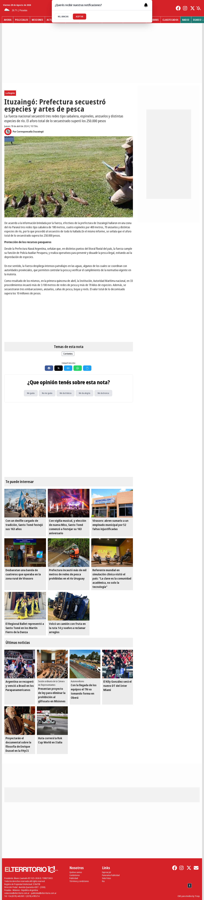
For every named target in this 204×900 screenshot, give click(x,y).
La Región (10, 93)
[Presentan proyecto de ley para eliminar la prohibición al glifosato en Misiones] (52, 664)
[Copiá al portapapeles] (87, 368)
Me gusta (30, 393)
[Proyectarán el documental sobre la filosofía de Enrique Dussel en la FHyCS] (19, 720)
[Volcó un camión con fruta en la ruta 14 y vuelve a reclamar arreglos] (68, 606)
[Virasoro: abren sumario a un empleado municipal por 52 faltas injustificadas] (112, 503)
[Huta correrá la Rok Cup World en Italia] (52, 720)
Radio (185, 19)
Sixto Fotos (106, 878)
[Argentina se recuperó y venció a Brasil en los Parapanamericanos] (19, 664)
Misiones (37, 19)
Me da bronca (103, 393)
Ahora (7, 19)
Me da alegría (84, 393)
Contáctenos (74, 875)
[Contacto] (196, 867)
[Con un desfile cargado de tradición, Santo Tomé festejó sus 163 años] (25, 503)
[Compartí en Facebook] (49, 368)
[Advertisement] (68, 319)
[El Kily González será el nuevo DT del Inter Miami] (117, 664)
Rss (103, 881)
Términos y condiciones (79, 881)
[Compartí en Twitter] (58, 368)
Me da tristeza (65, 393)
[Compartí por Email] (68, 368)
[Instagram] (185, 8)
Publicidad (73, 878)
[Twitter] (192, 8)
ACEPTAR (79, 16)
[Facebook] (178, 8)
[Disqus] (68, 439)
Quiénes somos (75, 872)
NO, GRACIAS (63, 16)
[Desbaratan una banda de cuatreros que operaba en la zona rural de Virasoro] (25, 552)
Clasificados (170, 19)
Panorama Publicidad (111, 875)
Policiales (21, 19)
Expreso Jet (106, 872)
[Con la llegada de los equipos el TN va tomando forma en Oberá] (85, 664)
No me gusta (47, 393)
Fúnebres (153, 19)
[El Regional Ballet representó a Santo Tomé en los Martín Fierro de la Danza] (25, 606)
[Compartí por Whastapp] (77, 368)
